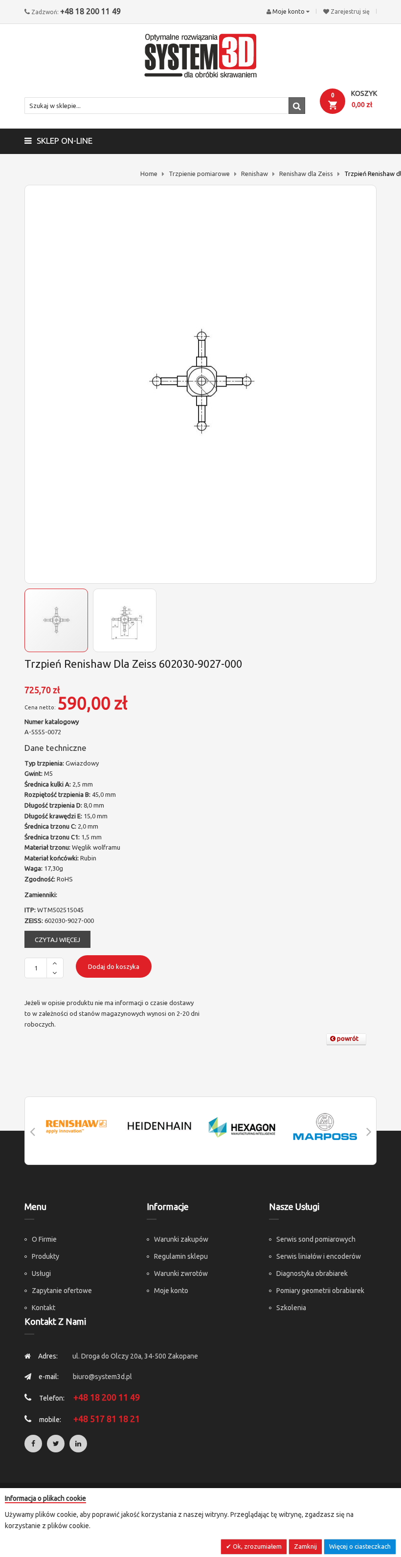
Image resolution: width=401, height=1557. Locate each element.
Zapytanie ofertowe (62, 1290)
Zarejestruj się (350, 11)
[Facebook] (33, 1443)
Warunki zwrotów (181, 1273)
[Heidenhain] (159, 1126)
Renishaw (254, 173)
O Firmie (44, 1239)
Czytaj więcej (57, 939)
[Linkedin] (78, 1443)
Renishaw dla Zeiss (306, 173)
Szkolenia (291, 1308)
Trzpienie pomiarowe (199, 173)
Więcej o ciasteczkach (360, 1546)
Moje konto (171, 1290)
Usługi (41, 1273)
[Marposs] (325, 1126)
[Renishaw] (76, 1126)
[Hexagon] (242, 1126)
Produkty (45, 1256)
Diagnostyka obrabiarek (312, 1273)
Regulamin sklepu (181, 1256)
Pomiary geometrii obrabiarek (320, 1290)
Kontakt (43, 1308)
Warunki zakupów (181, 1239)
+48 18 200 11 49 (90, 11)
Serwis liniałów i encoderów (318, 1256)
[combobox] (164, 105)
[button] (124, 620)
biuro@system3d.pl (102, 1377)
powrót (346, 1038)
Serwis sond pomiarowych (316, 1239)
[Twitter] (56, 1443)
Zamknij (305, 1546)
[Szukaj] (297, 105)
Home (148, 173)
